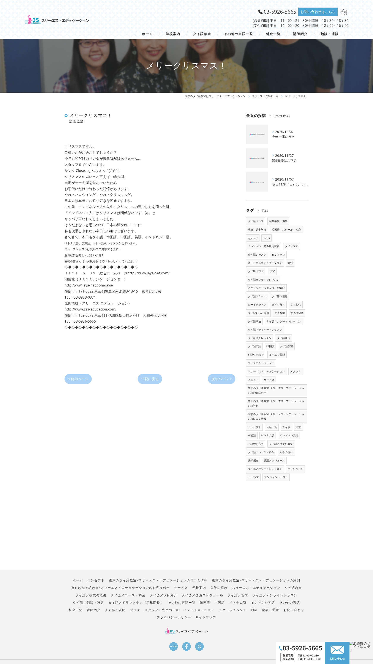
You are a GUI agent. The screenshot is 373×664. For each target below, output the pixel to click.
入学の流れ (286, 452)
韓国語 (270, 346)
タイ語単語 (254, 346)
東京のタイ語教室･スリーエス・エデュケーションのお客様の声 (276, 390)
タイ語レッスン (257, 254)
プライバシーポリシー (261, 363)
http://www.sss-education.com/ (91, 309)
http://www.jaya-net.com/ (148, 273)
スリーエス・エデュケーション (266, 371)
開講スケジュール (274, 460)
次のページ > (221, 378)
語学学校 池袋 (278, 221)
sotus (266, 238)
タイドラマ (291, 246)
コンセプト (254, 427)
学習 (272, 271)
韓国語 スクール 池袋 (286, 229)
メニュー (253, 380)
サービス (269, 380)
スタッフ (295, 371)
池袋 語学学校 (257, 229)
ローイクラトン (257, 304)
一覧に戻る (150, 378)
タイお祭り (278, 304)
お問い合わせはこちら (317, 11)
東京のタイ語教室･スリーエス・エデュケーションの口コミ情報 (276, 416)
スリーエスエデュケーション (265, 263)
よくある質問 (277, 355)
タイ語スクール (257, 296)
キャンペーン (295, 469)
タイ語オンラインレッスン (263, 280)
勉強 (290, 263)
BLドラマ (253, 477)
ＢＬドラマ (278, 254)
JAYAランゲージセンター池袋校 (266, 288)
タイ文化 (295, 304)
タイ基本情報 (280, 296)
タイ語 (286, 427)
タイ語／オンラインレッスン (265, 469)
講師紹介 (253, 460)
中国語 (252, 435)
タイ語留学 (296, 313)
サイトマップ (206, 617)
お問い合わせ (256, 355)
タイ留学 (279, 313)
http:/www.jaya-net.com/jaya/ (89, 285)
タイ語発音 (283, 338)
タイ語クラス (256, 221)
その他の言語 (256, 444)
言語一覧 (271, 427)
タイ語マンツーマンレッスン (283, 321)
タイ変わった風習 (258, 313)
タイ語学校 (254, 321)
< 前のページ (78, 378)
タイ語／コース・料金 (261, 452)
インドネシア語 (289, 435)
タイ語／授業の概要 (281, 444)
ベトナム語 (267, 435)
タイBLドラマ (256, 271)
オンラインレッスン (276, 477)
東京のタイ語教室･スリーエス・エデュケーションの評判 (276, 403)
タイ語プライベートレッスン (265, 329)
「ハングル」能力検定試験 (263, 246)
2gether (253, 238)
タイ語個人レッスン (260, 338)
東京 (298, 427)
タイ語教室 (286, 346)
